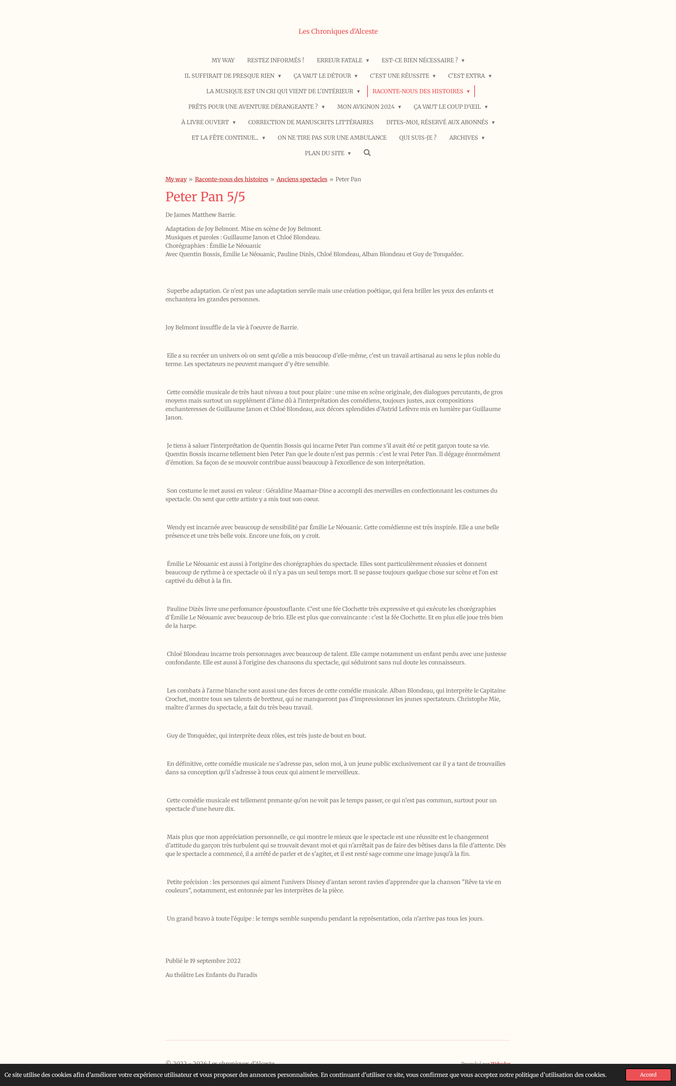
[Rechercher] (367, 152)
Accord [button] (648, 1075)
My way (176, 179)
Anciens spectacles (302, 179)
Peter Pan (348, 179)
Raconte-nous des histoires (231, 179)
